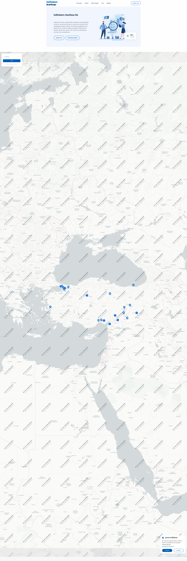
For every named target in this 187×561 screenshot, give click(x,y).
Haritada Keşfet (72, 38)
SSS (103, 3)
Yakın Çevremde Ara (11, 64)
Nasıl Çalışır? (95, 3)
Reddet (179, 550)
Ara (12, 61)
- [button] (185, 554)
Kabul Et (167, 550)
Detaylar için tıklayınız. (168, 546)
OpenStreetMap (178, 556)
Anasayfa (79, 3)
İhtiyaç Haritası (170, 556)
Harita (86, 3)
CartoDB (185, 556)
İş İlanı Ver (136, 3)
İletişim (109, 3)
